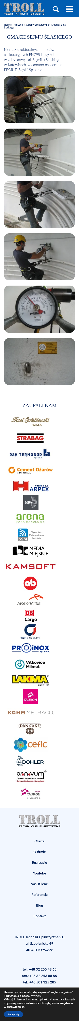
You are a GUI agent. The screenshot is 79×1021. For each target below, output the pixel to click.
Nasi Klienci (39, 884)
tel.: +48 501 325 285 (39, 982)
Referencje (39, 894)
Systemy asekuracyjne (37, 25)
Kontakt (39, 916)
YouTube (39, 873)
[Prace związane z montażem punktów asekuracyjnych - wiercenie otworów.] (39, 122)
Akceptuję (13, 1014)
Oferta (39, 841)
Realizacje (18, 25)
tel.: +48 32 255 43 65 (40, 969)
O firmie (39, 852)
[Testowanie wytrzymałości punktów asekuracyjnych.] (39, 279)
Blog (39, 905)
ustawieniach (16, 1007)
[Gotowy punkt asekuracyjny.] (39, 384)
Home (7, 25)
